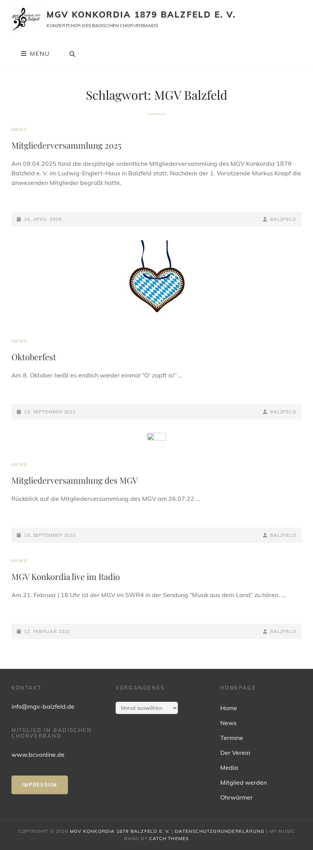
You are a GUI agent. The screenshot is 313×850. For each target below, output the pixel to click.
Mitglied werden (243, 782)
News (19, 129)
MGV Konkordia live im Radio (65, 576)
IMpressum (39, 785)
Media (229, 767)
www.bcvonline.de (38, 754)
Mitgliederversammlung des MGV (74, 480)
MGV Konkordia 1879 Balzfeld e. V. (141, 14)
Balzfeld (283, 219)
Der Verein (235, 752)
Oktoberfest (33, 357)
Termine (231, 738)
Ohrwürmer (236, 797)
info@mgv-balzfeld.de (42, 706)
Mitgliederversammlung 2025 (66, 145)
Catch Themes (169, 838)
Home (228, 708)
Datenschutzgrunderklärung (220, 831)
